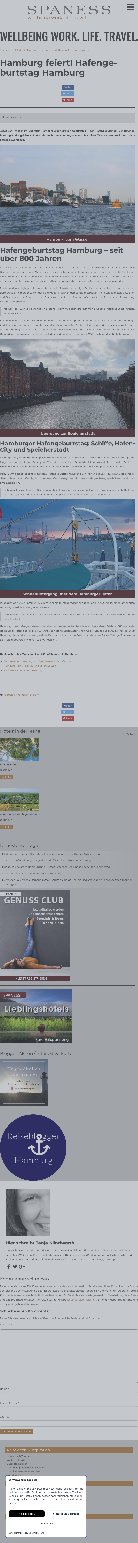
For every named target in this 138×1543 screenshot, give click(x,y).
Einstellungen (46, 1523)
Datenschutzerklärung (20, 1532)
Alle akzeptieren (27, 1513)
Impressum (38, 1532)
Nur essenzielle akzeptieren (65, 1513)
